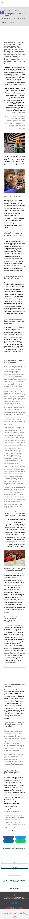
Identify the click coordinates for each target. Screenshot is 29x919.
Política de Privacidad (14, 907)
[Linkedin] (16, 902)
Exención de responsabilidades (18, 908)
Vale (14, 916)
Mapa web (10, 908)
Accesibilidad (21, 907)
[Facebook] (13, 902)
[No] (27, 914)
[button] (2, 12)
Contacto (6, 908)
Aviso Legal (8, 907)
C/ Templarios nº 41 (9, 897)
